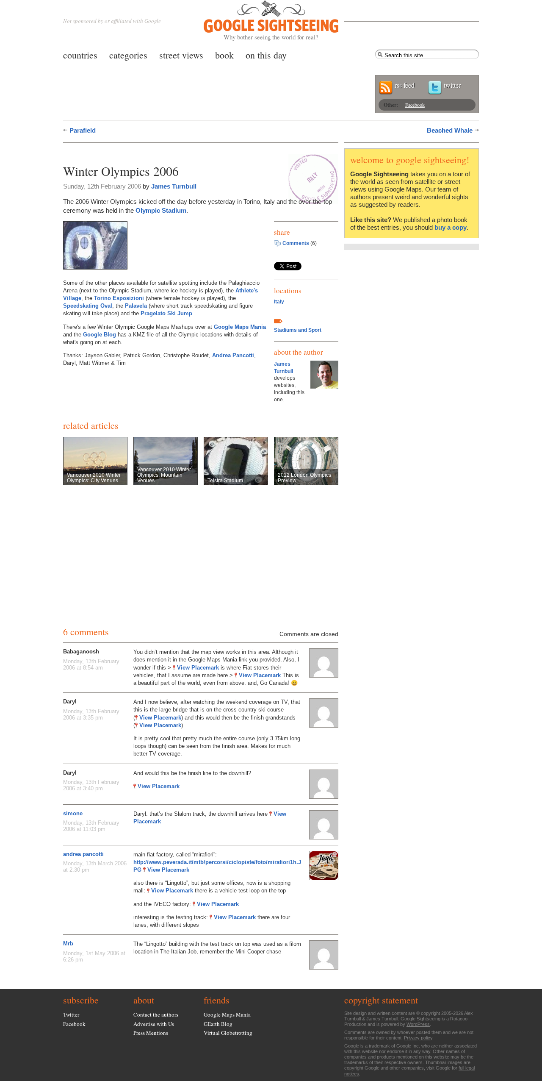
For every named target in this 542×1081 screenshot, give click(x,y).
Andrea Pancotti (233, 355)
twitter (452, 85)
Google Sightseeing (261, 20)
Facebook (415, 104)
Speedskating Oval (87, 306)
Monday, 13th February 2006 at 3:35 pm (91, 714)
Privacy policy (418, 1037)
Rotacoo (458, 1018)
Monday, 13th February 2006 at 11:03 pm (91, 826)
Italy (279, 302)
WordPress (418, 1024)
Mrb (68, 943)
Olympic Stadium (161, 210)
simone (73, 813)
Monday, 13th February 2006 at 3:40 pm (91, 785)
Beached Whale (450, 130)
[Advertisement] (162, 151)
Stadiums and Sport (297, 330)
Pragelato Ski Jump (166, 313)
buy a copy (450, 227)
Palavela (136, 306)
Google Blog (99, 334)
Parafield (82, 130)
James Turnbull (173, 186)
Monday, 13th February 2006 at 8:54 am (91, 664)
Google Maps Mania (240, 327)
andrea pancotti (83, 854)
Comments (295, 243)
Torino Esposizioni (119, 298)
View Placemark (198, 667)
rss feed (405, 85)
